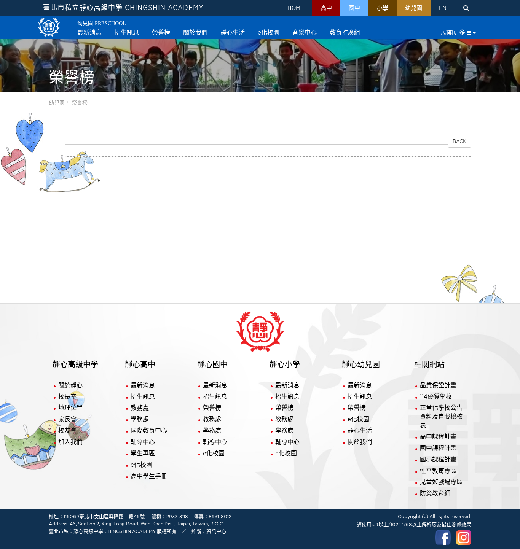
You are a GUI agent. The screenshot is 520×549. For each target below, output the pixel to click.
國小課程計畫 (438, 459)
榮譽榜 (80, 103)
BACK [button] (459, 141)
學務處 (140, 419)
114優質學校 (436, 396)
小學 (382, 8)
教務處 (140, 407)
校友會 (67, 430)
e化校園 (141, 464)
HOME (295, 8)
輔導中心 (143, 442)
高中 (326, 8)
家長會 (67, 419)
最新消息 (143, 385)
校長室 (67, 396)
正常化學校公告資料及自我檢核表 (441, 416)
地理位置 (70, 407)
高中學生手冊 (149, 476)
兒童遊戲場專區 (441, 481)
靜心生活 (360, 430)
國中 (354, 8)
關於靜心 (70, 385)
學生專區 (143, 453)
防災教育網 (435, 493)
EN (443, 8)
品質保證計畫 (438, 385)
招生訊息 (143, 396)
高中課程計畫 (438, 436)
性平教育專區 (438, 470)
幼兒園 (413, 8)
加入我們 (70, 442)
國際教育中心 (149, 430)
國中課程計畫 (438, 448)
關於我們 (360, 442)
